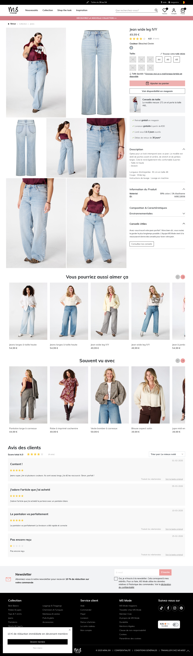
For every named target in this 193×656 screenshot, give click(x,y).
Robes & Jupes (14, 610)
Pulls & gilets (48, 618)
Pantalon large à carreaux (23, 428)
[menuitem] (30, 10)
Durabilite (123, 622)
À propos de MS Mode (129, 618)
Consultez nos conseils (141, 244)
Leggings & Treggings (52, 605)
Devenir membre (37, 642)
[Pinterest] (181, 608)
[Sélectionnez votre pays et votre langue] (184, 2)
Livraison (84, 618)
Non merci (37, 648)
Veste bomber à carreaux (104, 428)
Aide (82, 605)
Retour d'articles (87, 622)
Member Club (125, 614)
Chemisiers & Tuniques (53, 610)
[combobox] (137, 10)
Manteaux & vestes (51, 614)
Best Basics (13, 605)
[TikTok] (161, 608)
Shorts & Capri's (15, 626)
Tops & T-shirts (15, 614)
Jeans (32, 24)
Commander (86, 610)
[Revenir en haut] (188, 651)
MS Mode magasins (128, 605)
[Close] (70, 630)
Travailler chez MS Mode (130, 610)
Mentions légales (127, 626)
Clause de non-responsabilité (132, 630)
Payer (83, 614)
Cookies (123, 634)
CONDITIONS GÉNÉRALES (146, 650)
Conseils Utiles (138, 224)
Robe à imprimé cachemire (64, 428)
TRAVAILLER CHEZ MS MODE (173, 650)
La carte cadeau (87, 626)
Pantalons (12, 622)
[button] (31, 10)
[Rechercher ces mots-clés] (156, 10)
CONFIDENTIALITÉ (122, 650)
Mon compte (86, 630)
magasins (175, 2)
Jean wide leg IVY (100, 344)
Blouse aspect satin (141, 428)
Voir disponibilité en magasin (157, 91)
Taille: (132, 53)
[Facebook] (168, 608)
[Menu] (178, 622)
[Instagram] (175, 608)
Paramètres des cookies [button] (130, 638)
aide (164, 2)
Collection (23, 24)
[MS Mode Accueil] (13, 10)
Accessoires (48, 622)
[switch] (175, 624)
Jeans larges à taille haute (23, 344)
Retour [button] (13, 24)
